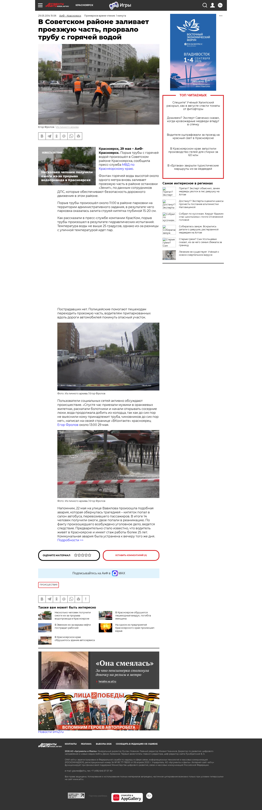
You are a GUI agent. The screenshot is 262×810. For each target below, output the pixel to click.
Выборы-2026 (103, 744)
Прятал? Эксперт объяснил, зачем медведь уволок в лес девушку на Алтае (199, 191)
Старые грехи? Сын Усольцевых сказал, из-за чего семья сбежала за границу (200, 242)
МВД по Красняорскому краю (116, 167)
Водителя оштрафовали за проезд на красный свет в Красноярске (193, 136)
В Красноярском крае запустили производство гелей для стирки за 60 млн (193, 152)
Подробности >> (70, 540)
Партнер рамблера (98, 796)
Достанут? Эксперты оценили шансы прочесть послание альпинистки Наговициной (201, 204)
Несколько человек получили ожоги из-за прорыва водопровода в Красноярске (73, 615)
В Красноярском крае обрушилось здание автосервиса (75, 639)
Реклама (86, 744)
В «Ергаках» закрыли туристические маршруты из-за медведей (193, 167)
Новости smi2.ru (51, 732)
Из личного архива (67, 127)
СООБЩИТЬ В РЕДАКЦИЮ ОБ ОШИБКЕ (137, 744)
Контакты (71, 744)
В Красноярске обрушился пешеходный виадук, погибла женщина (133, 615)
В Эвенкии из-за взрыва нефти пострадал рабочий (73, 626)
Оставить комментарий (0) (131, 555)
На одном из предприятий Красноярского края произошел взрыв (134, 627)
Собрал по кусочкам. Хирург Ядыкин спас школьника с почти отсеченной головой (201, 216)
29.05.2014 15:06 (47, 15)
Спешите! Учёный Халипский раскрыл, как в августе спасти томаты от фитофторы (193, 106)
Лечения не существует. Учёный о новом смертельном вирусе (199, 253)
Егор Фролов (67, 425)
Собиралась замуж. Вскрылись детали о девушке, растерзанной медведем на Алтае (198, 229)
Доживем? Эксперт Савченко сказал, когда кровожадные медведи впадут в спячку (193, 121)
